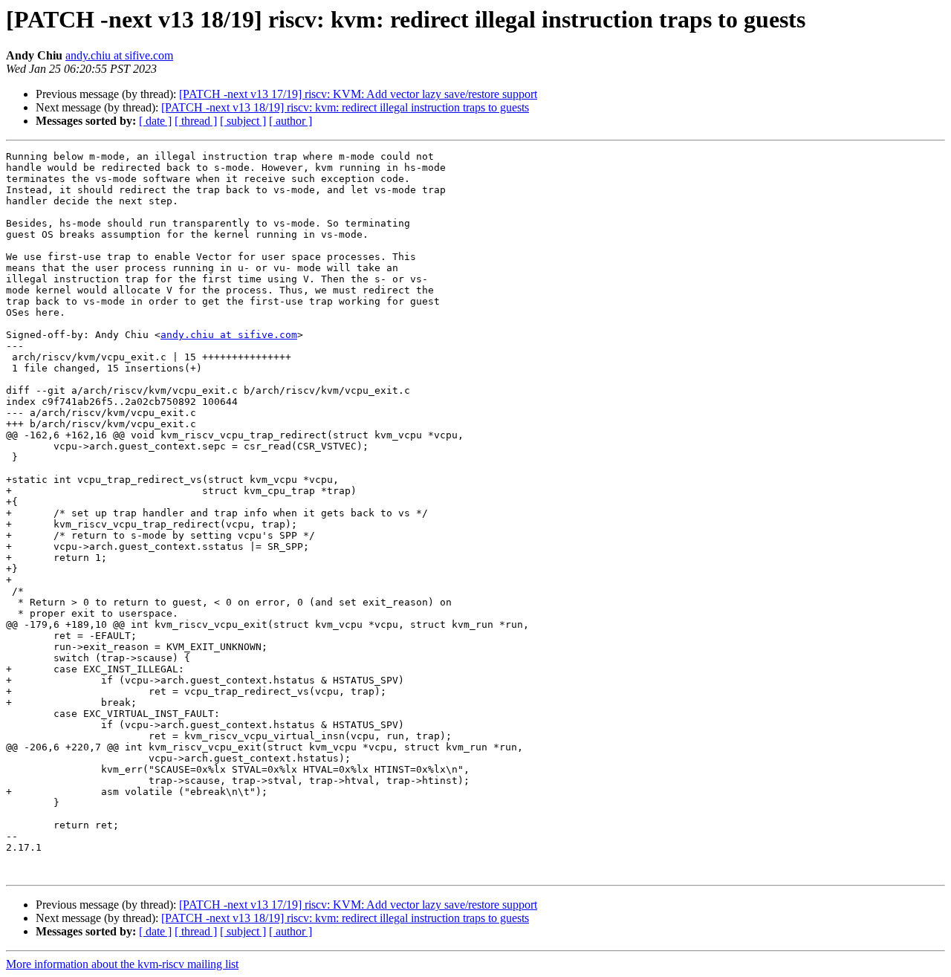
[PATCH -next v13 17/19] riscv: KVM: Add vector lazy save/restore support (358, 94)
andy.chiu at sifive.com (119, 55)
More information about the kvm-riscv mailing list (122, 964)
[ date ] (155, 120)
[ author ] (290, 120)
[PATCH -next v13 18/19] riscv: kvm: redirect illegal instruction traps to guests (345, 107)
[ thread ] (196, 120)
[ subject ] (243, 120)
